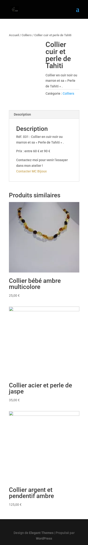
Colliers (27, 35)
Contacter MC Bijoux (31, 171)
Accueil (14, 35)
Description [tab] (22, 114)
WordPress (44, 538)
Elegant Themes (41, 533)
